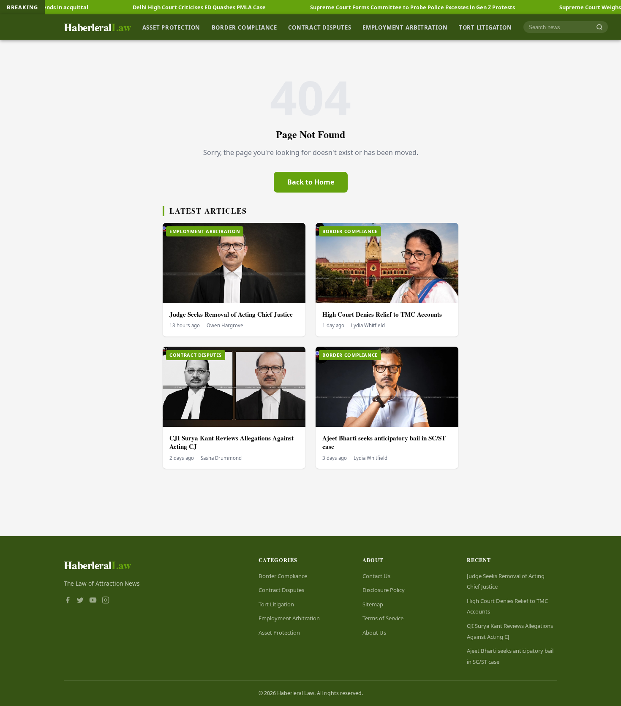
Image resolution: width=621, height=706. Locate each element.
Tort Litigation (485, 27)
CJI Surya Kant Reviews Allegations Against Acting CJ (231, 442)
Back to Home (310, 182)
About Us (374, 632)
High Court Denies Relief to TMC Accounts (382, 314)
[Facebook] (67, 601)
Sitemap (372, 604)
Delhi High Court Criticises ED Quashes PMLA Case (168, 7)
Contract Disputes (319, 27)
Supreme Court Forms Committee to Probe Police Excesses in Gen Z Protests (381, 7)
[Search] (599, 27)
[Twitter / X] (80, 601)
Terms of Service (382, 618)
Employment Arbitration (404, 27)
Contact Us (376, 576)
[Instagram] (105, 601)
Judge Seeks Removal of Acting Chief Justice (231, 314)
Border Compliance (244, 27)
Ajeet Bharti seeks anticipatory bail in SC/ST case (384, 442)
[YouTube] (93, 601)
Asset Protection (171, 27)
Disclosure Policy (383, 590)
